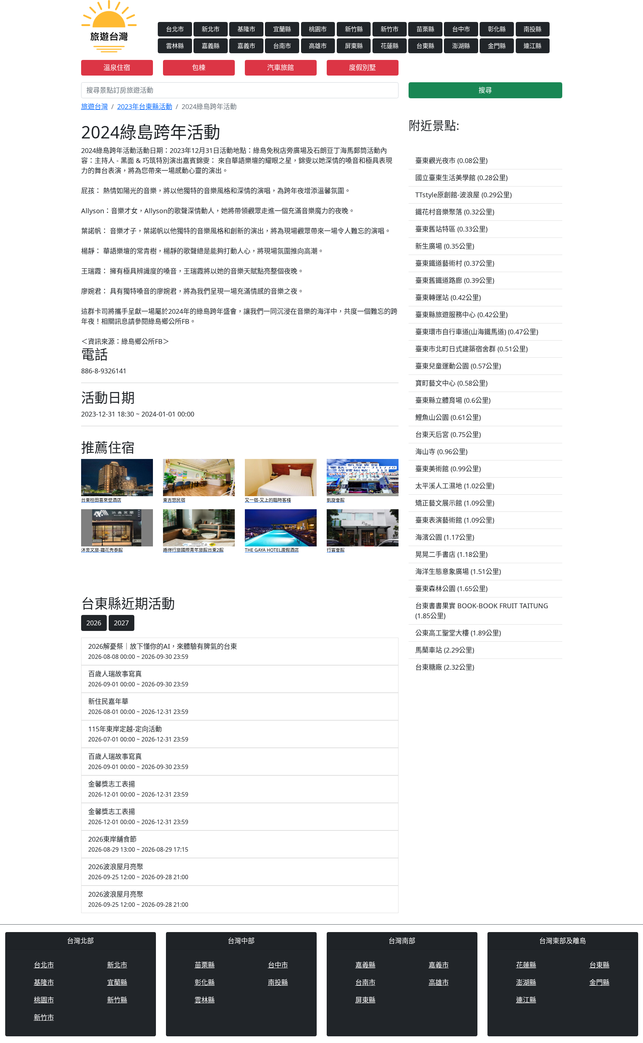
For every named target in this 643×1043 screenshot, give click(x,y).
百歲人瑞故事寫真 (138, 678)
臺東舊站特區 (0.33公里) (451, 228)
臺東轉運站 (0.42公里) (448, 297)
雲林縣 (175, 46)
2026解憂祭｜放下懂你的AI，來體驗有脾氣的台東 (162, 651)
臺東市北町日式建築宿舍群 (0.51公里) (471, 348)
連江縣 (532, 46)
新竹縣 (354, 29)
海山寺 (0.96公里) (441, 451)
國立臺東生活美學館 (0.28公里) (461, 177)
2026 (93, 622)
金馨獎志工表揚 (138, 788)
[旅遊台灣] (109, 25)
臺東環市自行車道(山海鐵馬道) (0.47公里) (476, 331)
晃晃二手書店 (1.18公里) (451, 554)
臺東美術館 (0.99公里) (448, 468)
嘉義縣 (211, 46)
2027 (121, 622)
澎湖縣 (461, 46)
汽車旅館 (280, 67)
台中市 (461, 29)
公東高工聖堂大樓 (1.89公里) (458, 632)
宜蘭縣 (282, 29)
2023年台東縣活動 (144, 106)
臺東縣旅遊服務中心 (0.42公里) (461, 314)
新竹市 (390, 29)
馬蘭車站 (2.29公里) (444, 649)
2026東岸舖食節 (138, 844)
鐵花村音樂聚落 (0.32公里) (454, 211)
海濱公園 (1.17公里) (444, 537)
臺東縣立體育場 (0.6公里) (452, 400)
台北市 (175, 29)
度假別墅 (362, 67)
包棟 (198, 67)
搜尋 (485, 90)
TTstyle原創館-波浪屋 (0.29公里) (463, 194)
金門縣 (497, 46)
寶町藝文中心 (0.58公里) (451, 383)
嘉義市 (246, 46)
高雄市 (318, 46)
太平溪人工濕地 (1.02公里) (454, 485)
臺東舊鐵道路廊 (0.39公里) (454, 280)
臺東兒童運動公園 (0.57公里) (458, 365)
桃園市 (318, 29)
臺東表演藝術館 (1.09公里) (454, 520)
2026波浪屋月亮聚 (138, 871)
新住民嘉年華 (138, 706)
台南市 (282, 46)
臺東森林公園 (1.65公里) (451, 588)
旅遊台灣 (94, 106)
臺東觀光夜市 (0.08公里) (451, 160)
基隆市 (246, 29)
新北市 (211, 29)
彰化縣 (497, 29)
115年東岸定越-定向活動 (138, 733)
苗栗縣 (425, 29)
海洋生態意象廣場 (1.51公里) (458, 571)
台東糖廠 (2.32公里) (444, 667)
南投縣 (532, 29)
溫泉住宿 (116, 67)
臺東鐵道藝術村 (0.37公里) (454, 263)
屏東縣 (354, 46)
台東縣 (425, 46)
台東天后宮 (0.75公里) (448, 434)
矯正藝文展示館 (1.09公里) (454, 502)
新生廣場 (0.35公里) (444, 246)
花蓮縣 (390, 46)
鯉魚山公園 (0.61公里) (448, 417)
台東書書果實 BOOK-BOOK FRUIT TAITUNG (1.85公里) (481, 610)
